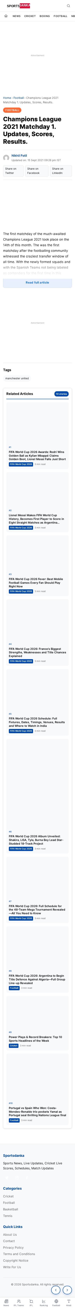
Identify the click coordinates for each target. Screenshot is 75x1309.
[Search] (68, 5)
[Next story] (67, 1290)
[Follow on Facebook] (27, 1178)
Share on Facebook (33, 170)
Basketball (10, 1209)
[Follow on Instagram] (17, 1178)
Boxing (45, 16)
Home (7, 97)
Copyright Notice (15, 1260)
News (16, 16)
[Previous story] (55, 1290)
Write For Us (12, 1267)
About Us (10, 1234)
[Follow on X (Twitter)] (7, 1178)
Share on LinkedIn (57, 170)
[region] (37, 55)
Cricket (30, 16)
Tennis (7, 1216)
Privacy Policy (13, 1247)
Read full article (37, 282)
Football (60, 16)
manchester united (17, 378)
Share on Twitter (10, 170)
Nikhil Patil (19, 155)
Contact (9, 1241)
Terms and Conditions (19, 1254)
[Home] (6, 16)
